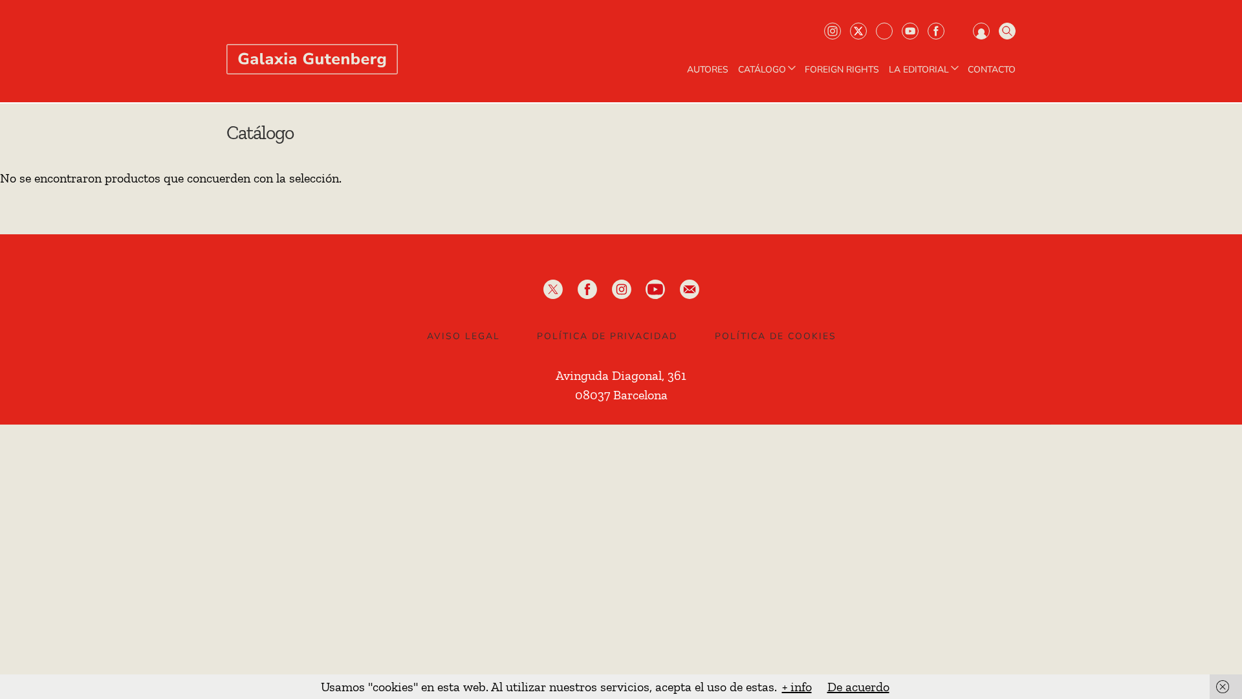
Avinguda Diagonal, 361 (621, 375)
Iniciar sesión (981, 31)
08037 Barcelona (621, 395)
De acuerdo (858, 686)
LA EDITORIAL (919, 69)
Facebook (936, 31)
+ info (797, 686)
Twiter (858, 31)
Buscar (1007, 31)
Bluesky (884, 31)
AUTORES (707, 69)
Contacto (992, 69)
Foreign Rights (842, 69)
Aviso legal (463, 336)
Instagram (832, 31)
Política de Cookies (775, 336)
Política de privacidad (607, 336)
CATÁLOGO (762, 69)
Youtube (910, 31)
